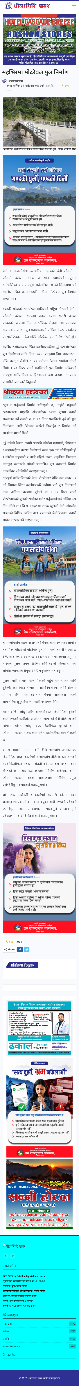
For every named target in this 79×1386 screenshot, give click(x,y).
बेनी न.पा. (7, 1331)
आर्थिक (6, 1338)
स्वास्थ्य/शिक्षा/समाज (11, 1346)
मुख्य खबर (7, 1323)
